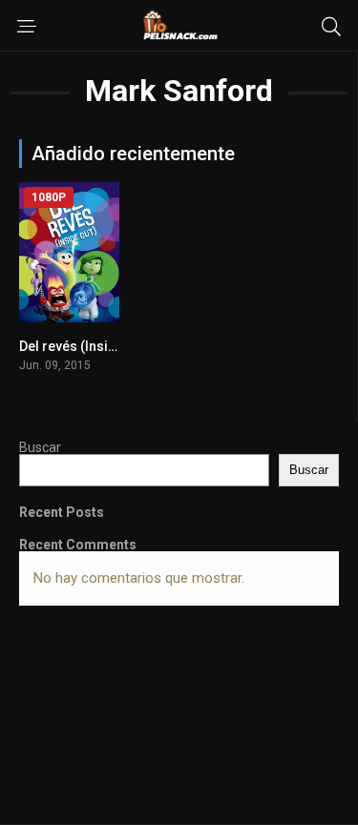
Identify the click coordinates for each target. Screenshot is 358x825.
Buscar (40, 447)
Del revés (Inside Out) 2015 (102, 346)
